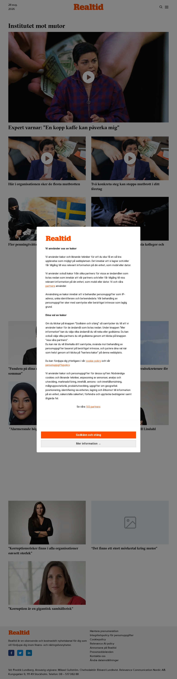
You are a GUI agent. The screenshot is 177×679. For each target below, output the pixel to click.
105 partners (93, 406)
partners (50, 286)
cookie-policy (93, 360)
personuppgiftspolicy (57, 365)
